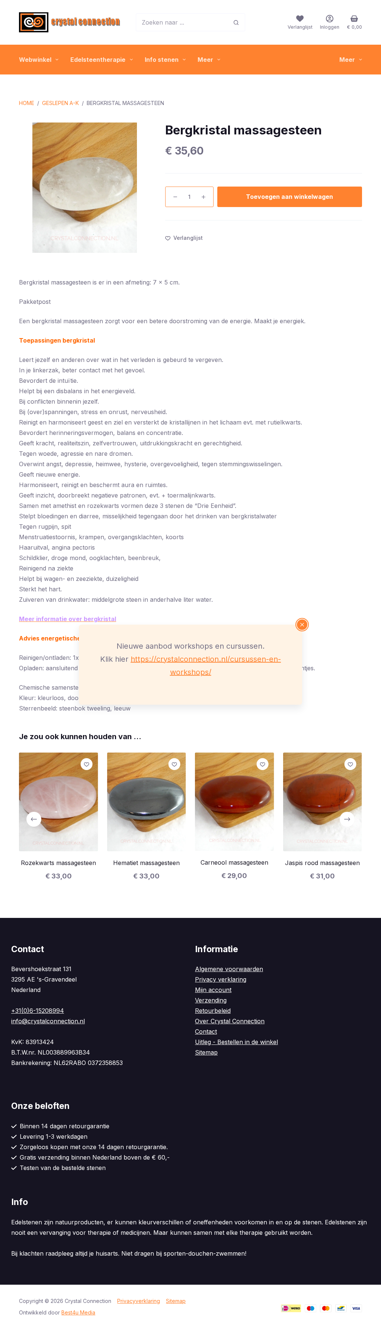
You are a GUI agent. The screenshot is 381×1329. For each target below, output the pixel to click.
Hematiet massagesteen (146, 863)
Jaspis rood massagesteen (322, 863)
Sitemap (206, 1052)
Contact (206, 1031)
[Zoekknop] (236, 22)
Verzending (211, 1000)
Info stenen (162, 59)
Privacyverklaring (138, 1301)
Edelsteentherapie (97, 59)
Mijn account (213, 989)
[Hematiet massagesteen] (146, 802)
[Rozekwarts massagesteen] (58, 802)
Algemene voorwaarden (229, 969)
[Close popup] (302, 624)
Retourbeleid (213, 1010)
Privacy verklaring (220, 979)
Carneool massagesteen (234, 862)
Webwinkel (35, 59)
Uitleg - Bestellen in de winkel (236, 1042)
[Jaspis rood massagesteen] (322, 802)
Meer (205, 59)
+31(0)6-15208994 (37, 1010)
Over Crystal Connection (230, 1021)
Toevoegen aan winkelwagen (289, 196)
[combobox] (181, 22)
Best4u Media (78, 1312)
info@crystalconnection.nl (48, 1021)
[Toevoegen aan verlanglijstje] (87, 764)
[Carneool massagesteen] (234, 802)
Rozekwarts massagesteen (58, 863)
